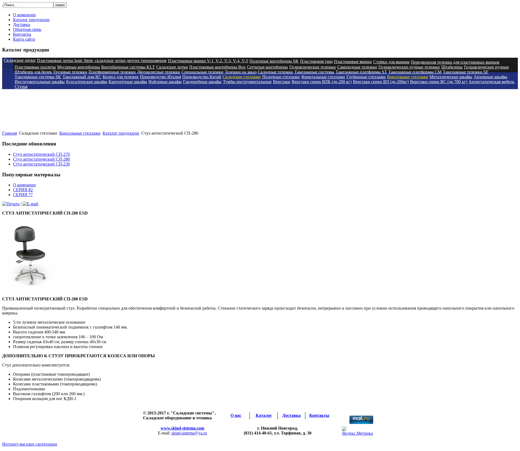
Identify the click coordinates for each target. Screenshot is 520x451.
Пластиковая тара (316, 61)
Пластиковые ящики (353, 61)
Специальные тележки (202, 72)
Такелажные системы (314, 72)
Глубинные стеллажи (366, 76)
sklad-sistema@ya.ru (189, 433)
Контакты (22, 34)
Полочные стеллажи (281, 76)
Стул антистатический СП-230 (41, 164)
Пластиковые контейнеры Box (217, 67)
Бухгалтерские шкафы (86, 81)
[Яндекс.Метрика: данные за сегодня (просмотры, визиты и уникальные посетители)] (357, 431)
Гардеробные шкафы (202, 81)
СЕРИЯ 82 (23, 189)
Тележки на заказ (240, 72)
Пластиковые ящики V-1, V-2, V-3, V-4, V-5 (208, 61)
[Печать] (11, 204)
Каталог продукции (31, 19)
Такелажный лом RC (82, 76)
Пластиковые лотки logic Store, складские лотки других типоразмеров (102, 60)
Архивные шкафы (490, 76)
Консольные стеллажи (407, 76)
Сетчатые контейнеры (267, 67)
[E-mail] (30, 204)
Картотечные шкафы (128, 81)
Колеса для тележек (121, 76)
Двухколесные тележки (158, 72)
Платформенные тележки (112, 72)
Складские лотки (19, 60)
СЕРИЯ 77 (23, 194)
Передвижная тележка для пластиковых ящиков (455, 62)
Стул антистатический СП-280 (41, 159)
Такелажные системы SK (38, 76)
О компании (24, 14)
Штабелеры (452, 67)
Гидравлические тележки (312, 67)
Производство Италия (160, 76)
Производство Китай (201, 76)
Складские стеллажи (242, 76)
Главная (9, 133)
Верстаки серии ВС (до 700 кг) (438, 81)
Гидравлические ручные (486, 67)
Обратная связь (27, 29)
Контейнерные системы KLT (128, 67)
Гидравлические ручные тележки (409, 67)
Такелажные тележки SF (465, 72)
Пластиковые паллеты (35, 67)
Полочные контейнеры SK (274, 61)
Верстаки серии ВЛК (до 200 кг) (322, 81)
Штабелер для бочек (33, 72)
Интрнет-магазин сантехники (29, 444)
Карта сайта (24, 39)
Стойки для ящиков (391, 62)
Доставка (21, 24)
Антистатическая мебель (491, 81)
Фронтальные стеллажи (323, 76)
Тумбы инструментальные (247, 81)
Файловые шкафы (165, 81)
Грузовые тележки (70, 72)
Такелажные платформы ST (361, 72)
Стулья (21, 86)
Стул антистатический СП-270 (41, 154)
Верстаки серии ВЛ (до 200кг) (381, 81)
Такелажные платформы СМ (414, 72)
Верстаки (281, 81)
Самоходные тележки (357, 67)
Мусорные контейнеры (78, 67)
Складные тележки (275, 72)
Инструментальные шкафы (40, 81)
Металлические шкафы (451, 76)
